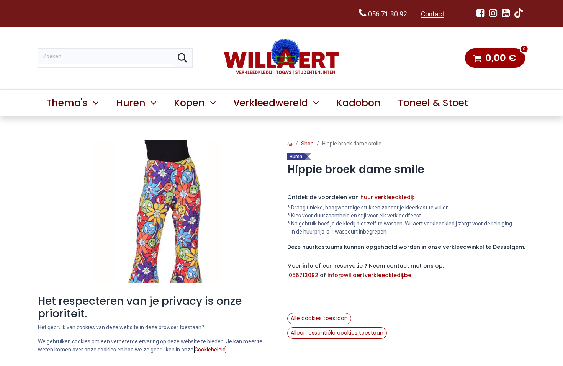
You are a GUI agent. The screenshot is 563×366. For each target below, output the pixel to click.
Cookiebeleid (210, 349)
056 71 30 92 (387, 14)
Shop (307, 144)
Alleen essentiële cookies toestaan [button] (337, 333)
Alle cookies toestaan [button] (319, 318)
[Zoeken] (182, 58)
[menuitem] (359, 103)
